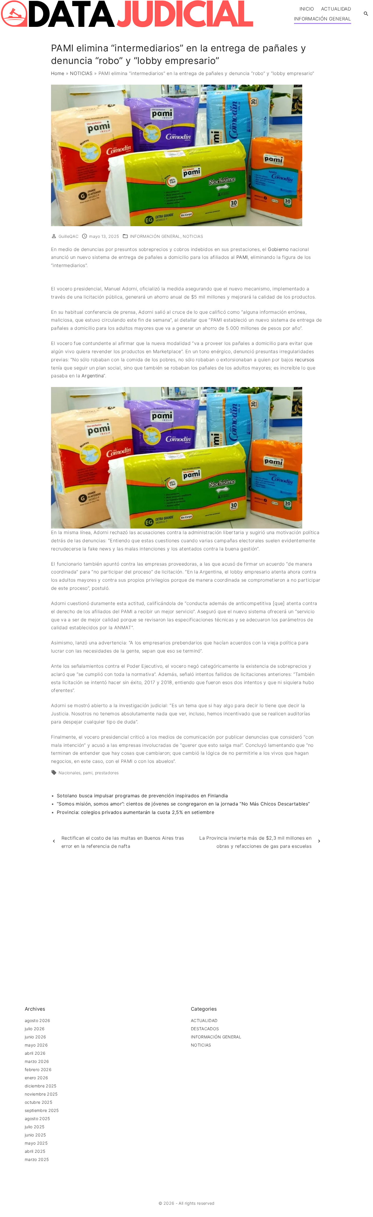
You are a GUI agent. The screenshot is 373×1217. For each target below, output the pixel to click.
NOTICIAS (81, 73)
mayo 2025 (36, 1143)
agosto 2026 (37, 1020)
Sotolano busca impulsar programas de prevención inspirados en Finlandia (142, 795)
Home (57, 73)
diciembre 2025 (40, 1085)
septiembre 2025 (42, 1110)
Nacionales (69, 772)
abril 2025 (35, 1151)
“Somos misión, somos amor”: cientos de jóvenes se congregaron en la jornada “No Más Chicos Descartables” (183, 804)
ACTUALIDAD (204, 1020)
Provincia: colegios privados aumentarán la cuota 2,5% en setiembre (135, 812)
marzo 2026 (37, 1061)
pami (87, 772)
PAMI (242, 257)
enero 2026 (36, 1077)
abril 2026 (35, 1053)
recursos (304, 359)
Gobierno (279, 249)
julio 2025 (34, 1126)
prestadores (107, 772)
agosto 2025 (37, 1118)
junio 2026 (35, 1036)
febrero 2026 (38, 1069)
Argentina (92, 376)
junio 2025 (35, 1134)
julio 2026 (35, 1028)
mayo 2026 (36, 1044)
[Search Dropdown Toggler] (366, 14)
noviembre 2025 (41, 1094)
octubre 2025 (38, 1102)
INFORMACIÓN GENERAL (155, 236)
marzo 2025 (37, 1159)
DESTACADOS (205, 1028)
